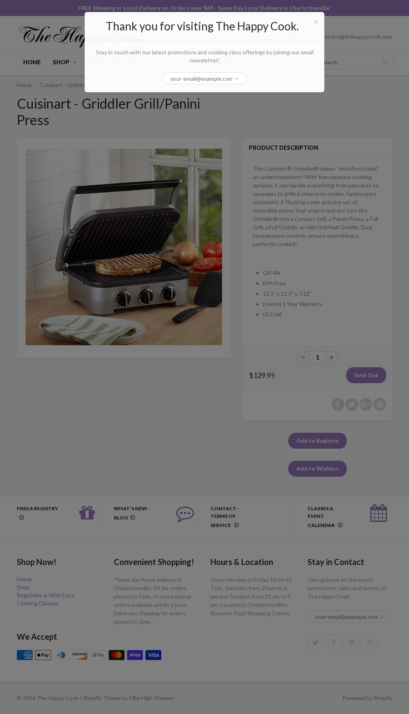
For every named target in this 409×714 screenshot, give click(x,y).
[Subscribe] (237, 78)
